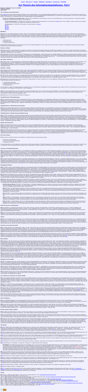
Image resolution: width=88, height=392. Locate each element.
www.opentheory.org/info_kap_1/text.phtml (74, 383)
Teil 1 (53, 330)
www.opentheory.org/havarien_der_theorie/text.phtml (40, 381)
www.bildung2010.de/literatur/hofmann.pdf (48, 374)
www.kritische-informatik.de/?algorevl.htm (70, 380)
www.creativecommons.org (16, 369)
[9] (67, 236)
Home (23, 2)
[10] (19, 251)
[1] (12, 34)
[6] (53, 172)
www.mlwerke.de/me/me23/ (55, 378)
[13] (85, 318)
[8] (66, 234)
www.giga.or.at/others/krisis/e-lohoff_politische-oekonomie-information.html (61, 376)
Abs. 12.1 (7, 26)
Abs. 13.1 (7, 27)
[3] (64, 152)
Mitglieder (42, 2)
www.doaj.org (3, 369)
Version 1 (58, 21)
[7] (17, 205)
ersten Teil (5, 14)
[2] (30, 71)
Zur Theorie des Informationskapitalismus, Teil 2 (44, 5)
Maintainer (49, 2)
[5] (22, 162)
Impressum (56, 2)
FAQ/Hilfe (63, 2)
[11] (79, 288)
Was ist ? (29, 2)
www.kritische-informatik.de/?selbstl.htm (46, 384)
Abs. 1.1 (6, 25)
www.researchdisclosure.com (77, 369)
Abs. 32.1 (7, 28)
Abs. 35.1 (7, 29)
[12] (78, 289)
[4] (69, 154)
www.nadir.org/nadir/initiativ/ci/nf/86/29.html (64, 379)
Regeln (36, 2)
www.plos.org (79, 368)
